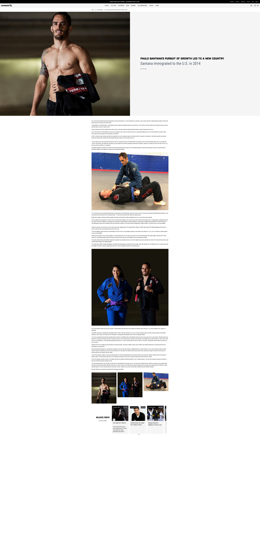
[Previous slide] (114, 419)
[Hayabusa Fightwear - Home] (6, 5)
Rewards (232, 1)
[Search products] (255, 5)
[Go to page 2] (139, 434)
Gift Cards (237, 1)
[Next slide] (164, 419)
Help (253, 1)
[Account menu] (251, 5)
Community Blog (100, 9)
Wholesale (243, 1)
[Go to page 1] (138, 434)
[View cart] (257, 5)
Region (256, 1)
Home (93, 9)
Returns (248, 1)
